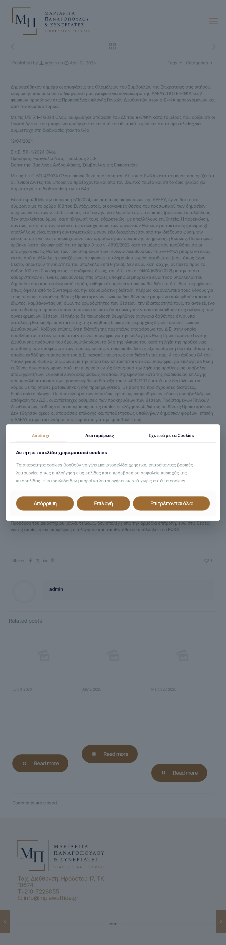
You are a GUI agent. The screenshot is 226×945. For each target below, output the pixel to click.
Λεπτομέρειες (99, 435)
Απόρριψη (45, 503)
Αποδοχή (41, 435)
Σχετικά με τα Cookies (171, 435)
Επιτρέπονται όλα (171, 503)
